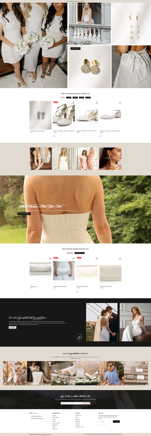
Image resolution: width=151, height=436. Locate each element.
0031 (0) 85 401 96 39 (36, 416)
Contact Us (78, 415)
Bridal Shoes (55, 417)
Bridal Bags (70, 253)
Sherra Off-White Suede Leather (106, 286)
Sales (53, 426)
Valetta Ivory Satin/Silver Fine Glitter (60, 286)
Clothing (66, 4)
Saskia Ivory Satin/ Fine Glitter (82, 286)
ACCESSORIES (72, 4)
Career (54, 421)
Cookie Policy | (112, 434)
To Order (78, 419)
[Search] (101, 4)
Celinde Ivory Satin (33, 286)
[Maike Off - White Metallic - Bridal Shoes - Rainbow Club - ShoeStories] (87, 115)
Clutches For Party (79, 253)
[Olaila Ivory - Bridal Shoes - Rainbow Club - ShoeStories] (64, 115)
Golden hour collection (50, 4)
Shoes (54, 415)
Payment (78, 423)
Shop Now (41, 166)
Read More (12, 327)
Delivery (78, 421)
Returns (78, 425)
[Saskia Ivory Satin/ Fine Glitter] (87, 271)
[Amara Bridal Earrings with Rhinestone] (41, 115)
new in (63, 97)
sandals (68, 97)
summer (75, 97)
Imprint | (98, 434)
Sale (94, 4)
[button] (120, 5)
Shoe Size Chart (80, 426)
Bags (53, 419)
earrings (88, 97)
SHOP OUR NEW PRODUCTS (24, 213)
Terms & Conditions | (90, 434)
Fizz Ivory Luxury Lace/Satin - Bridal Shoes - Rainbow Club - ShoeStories (110, 130)
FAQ (77, 417)
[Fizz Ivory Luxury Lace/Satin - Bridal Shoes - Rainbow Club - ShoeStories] (110, 115)
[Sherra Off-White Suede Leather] (110, 271)
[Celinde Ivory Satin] (40, 271)
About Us (54, 428)
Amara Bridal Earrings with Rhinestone (37, 130)
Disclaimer (118, 434)
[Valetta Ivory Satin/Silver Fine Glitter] (64, 271)
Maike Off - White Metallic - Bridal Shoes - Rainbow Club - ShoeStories (87, 130)
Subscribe (86, 403)
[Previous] (2, 45)
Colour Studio (56, 423)
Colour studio (81, 4)
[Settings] (116, 5)
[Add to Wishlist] (50, 103)
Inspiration (88, 4)
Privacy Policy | (104, 434)
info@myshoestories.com (37, 418)
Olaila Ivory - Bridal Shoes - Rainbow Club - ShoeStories (63, 130)
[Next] (148, 45)
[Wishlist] (118, 5)
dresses (81, 97)
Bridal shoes (59, 4)
